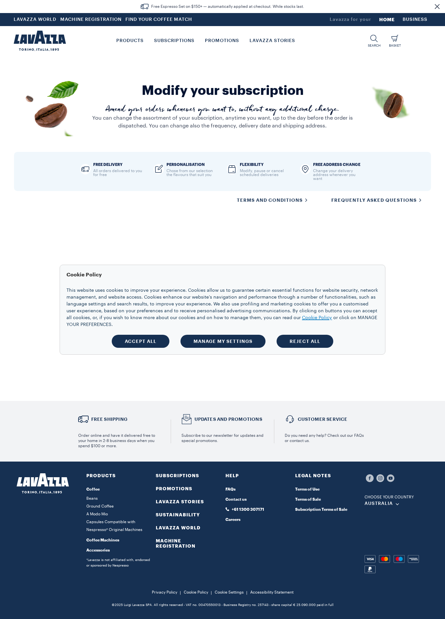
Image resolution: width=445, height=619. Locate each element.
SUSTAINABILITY (178, 514)
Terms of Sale (308, 499)
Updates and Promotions (228, 419)
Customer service (323, 419)
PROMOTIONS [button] (222, 40)
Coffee (93, 489)
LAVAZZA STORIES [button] (272, 40)
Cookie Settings (229, 592)
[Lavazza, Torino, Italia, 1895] (40, 40)
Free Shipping (109, 419)
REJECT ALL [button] (305, 341)
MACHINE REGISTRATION (91, 19)
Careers (232, 520)
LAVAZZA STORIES (180, 501)
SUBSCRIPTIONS (177, 475)
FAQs (230, 489)
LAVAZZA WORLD (35, 19)
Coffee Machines (102, 540)
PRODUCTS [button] (130, 40)
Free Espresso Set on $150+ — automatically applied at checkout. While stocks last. (227, 6)
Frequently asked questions (374, 200)
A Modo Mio (97, 514)
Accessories (98, 550)
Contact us (236, 499)
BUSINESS (415, 19)
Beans (92, 498)
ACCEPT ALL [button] (140, 341)
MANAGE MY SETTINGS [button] (223, 341)
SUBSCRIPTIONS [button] (174, 40)
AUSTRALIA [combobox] (379, 503)
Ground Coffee (100, 506)
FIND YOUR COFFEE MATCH (158, 19)
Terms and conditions (270, 200)
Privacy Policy (164, 592)
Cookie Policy (196, 592)
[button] (437, 6)
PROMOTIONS (174, 488)
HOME (387, 19)
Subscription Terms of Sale (321, 509)
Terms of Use (307, 489)
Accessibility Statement (272, 592)
